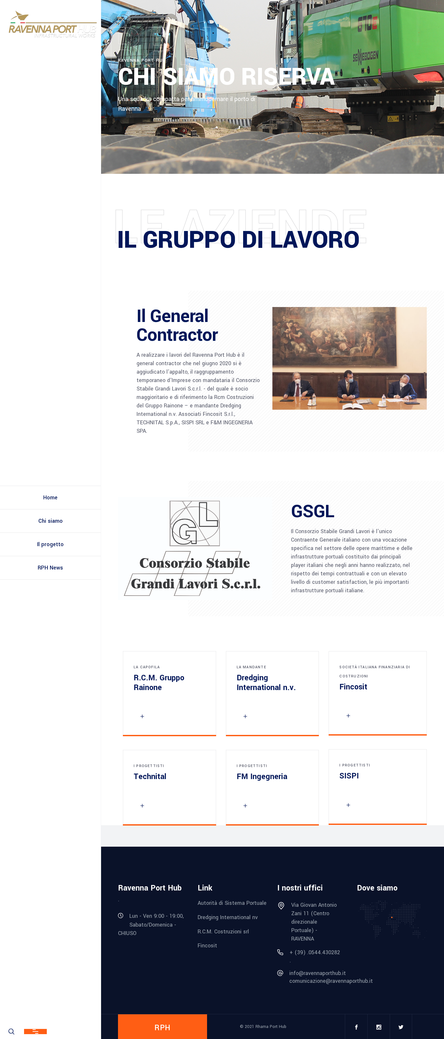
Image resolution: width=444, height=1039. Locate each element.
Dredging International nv (228, 917)
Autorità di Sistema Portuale (232, 903)
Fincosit (207, 945)
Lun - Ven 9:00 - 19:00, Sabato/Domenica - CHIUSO (151, 924)
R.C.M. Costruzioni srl (223, 931)
